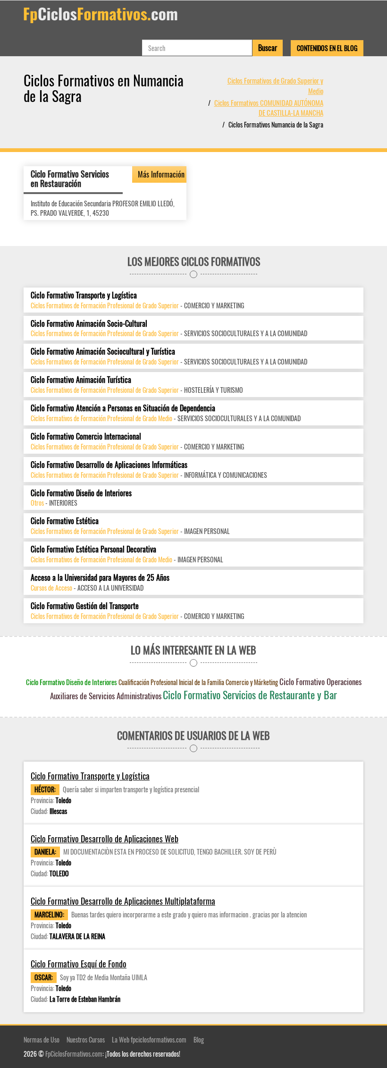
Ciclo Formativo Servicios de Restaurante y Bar (250, 694)
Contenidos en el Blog (327, 48)
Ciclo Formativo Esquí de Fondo (78, 964)
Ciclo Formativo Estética (65, 521)
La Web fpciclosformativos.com (149, 1039)
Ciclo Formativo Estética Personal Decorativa (93, 549)
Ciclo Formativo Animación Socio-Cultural (89, 323)
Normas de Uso (41, 1039)
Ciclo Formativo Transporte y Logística (84, 295)
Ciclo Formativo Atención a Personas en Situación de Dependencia (123, 408)
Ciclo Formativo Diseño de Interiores (81, 493)
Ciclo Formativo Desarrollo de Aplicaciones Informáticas (109, 464)
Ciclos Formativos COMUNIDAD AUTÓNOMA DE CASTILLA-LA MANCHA (268, 107)
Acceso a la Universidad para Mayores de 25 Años (100, 577)
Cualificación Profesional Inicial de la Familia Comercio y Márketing (198, 682)
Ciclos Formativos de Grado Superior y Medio (275, 85)
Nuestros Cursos (86, 1039)
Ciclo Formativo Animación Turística (81, 379)
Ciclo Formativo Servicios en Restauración (70, 178)
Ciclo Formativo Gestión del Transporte (85, 606)
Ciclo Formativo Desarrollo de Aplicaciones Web (104, 839)
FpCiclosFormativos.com (73, 1054)
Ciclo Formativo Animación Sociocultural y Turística (103, 351)
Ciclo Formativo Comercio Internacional (86, 436)
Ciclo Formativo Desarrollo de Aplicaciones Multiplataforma (123, 901)
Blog (199, 1039)
